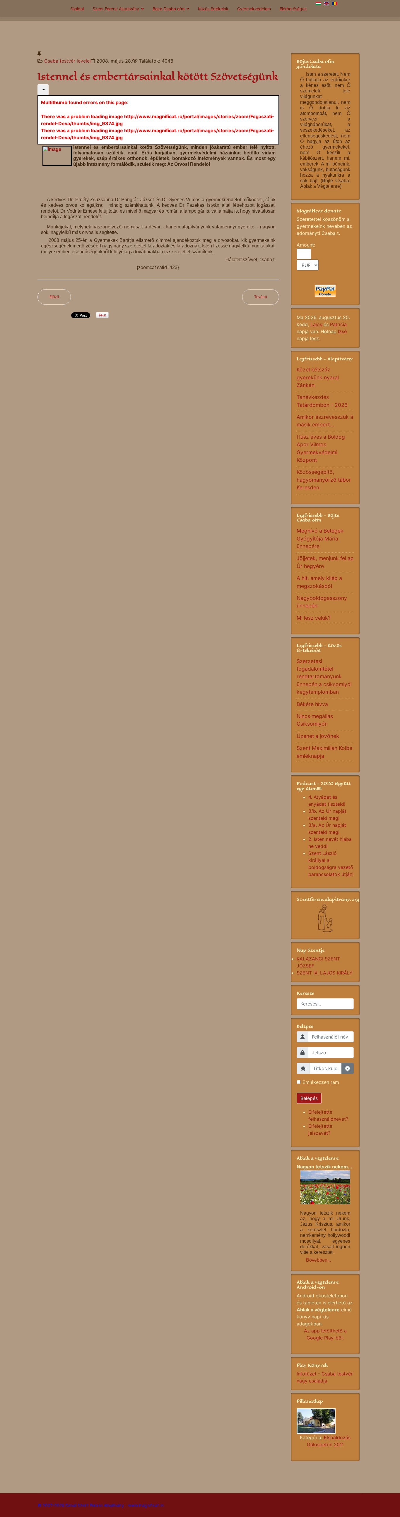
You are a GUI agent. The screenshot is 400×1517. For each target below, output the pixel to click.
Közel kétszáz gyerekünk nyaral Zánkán (318, 377)
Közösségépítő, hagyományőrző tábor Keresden (324, 479)
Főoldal (77, 8)
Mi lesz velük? (314, 618)
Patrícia (338, 324)
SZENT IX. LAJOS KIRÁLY (325, 973)
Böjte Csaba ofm (168, 8)
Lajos (316, 324)
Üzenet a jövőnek (318, 736)
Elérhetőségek (293, 8)
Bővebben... (318, 1260)
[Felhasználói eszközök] (43, 89)
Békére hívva (312, 704)
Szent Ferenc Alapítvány (116, 8)
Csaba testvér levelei (67, 61)
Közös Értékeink (213, 8)
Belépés (309, 1098)
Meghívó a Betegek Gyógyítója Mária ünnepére (320, 538)
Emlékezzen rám (320, 1082)
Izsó (342, 331)
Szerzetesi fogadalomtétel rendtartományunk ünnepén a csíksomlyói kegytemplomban (324, 676)
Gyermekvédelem (254, 8)
